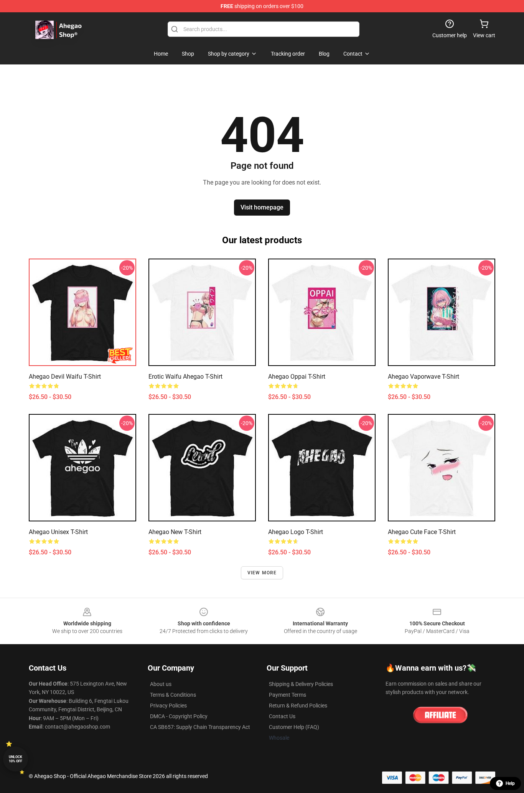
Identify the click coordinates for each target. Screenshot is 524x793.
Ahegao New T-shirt (174, 532)
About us (160, 684)
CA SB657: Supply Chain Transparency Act (200, 727)
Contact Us (282, 716)
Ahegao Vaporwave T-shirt (423, 376)
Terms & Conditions (173, 695)
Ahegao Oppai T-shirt (296, 376)
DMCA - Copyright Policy (179, 716)
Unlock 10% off (15, 759)
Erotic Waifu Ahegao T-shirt (185, 376)
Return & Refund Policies (298, 705)
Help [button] (510, 783)
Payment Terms (287, 695)
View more (262, 572)
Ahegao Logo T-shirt (295, 532)
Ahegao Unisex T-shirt (58, 532)
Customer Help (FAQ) (294, 727)
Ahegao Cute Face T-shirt (422, 532)
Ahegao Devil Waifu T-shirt (65, 376)
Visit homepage (262, 207)
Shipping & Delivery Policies (301, 684)
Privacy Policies (168, 705)
